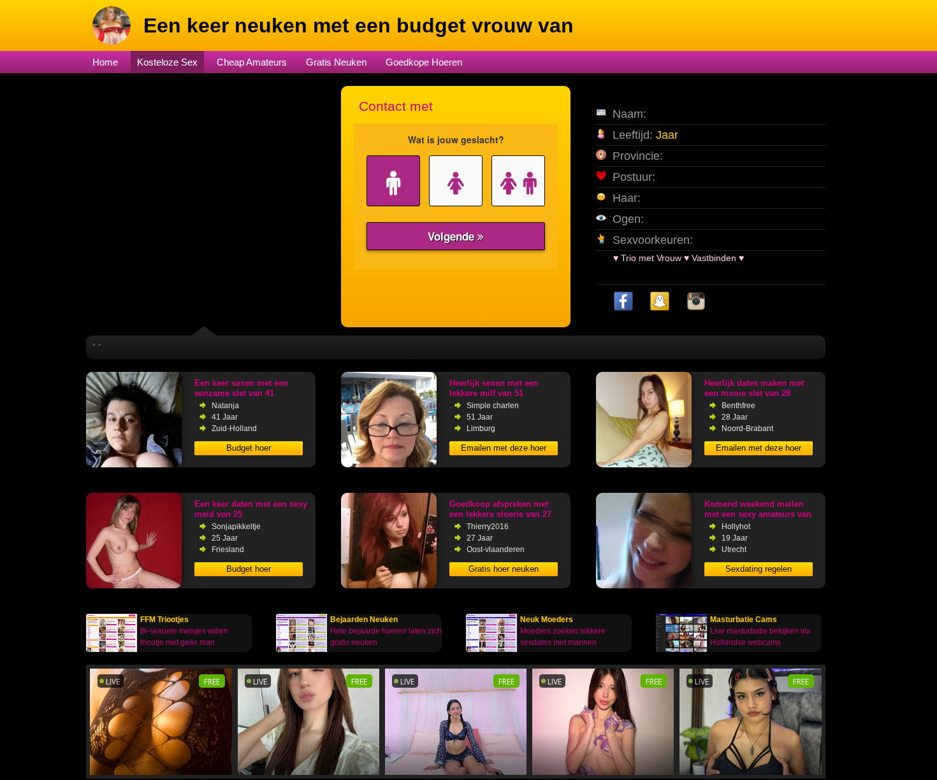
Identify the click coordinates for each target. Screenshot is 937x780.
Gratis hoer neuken (503, 569)
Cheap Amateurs (252, 62)
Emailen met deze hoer (503, 448)
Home (105, 62)
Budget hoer (248, 448)
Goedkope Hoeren (424, 62)
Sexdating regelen (758, 569)
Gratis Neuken (336, 62)
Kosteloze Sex (167, 62)
